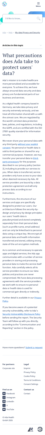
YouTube (10, 409)
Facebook (10, 393)
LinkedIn (10, 401)
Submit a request (34, 347)
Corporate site (8, 368)
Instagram (10, 397)
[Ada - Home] (4, 5)
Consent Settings (31, 384)
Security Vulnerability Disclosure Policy (21, 314)
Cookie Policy (29, 376)
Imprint (27, 368)
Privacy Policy (30, 372)
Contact (27, 393)
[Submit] (38, 18)
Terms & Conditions (32, 380)
